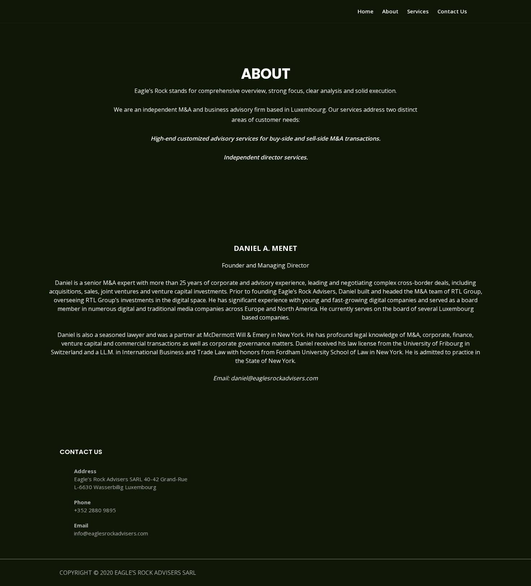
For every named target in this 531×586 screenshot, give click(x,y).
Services (418, 11)
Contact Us (452, 11)
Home (366, 11)
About (390, 11)
